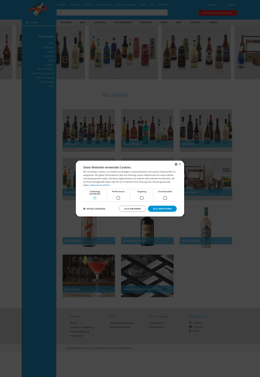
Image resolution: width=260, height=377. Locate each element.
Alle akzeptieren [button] (162, 208)
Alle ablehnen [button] (132, 208)
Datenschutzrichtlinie (100, 185)
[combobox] (176, 164)
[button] (94, 208)
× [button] (180, 164)
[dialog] (130, 188)
